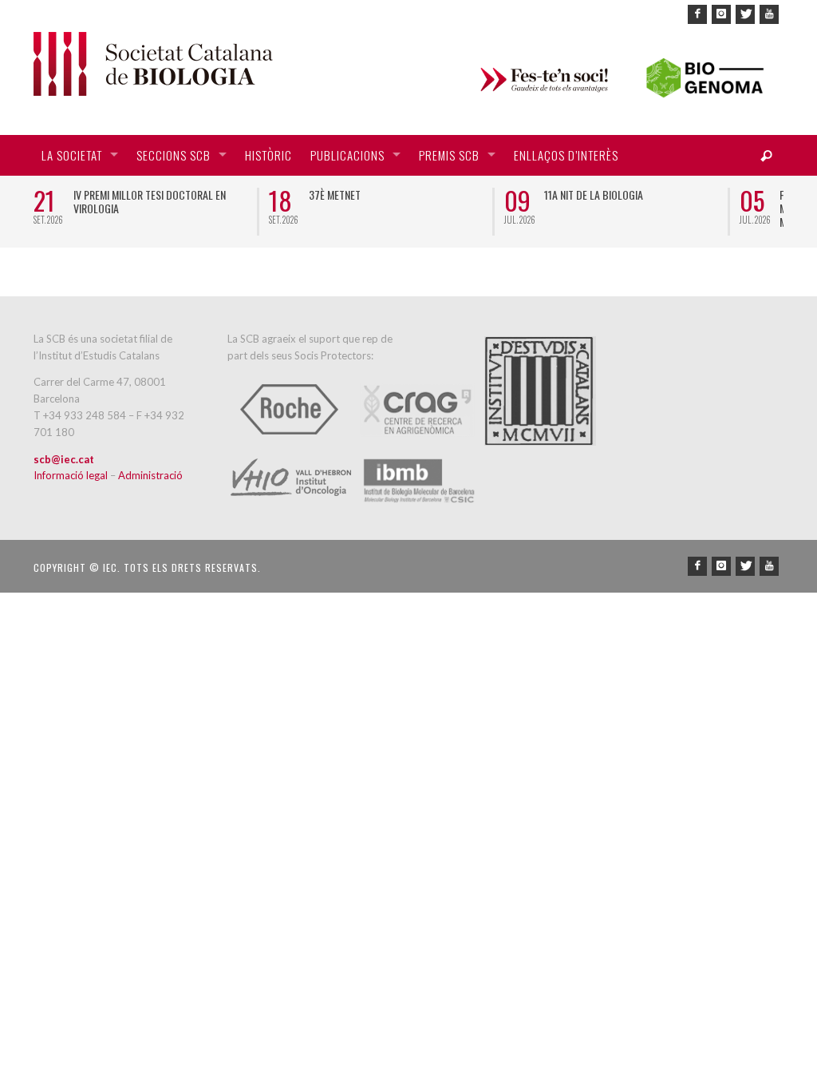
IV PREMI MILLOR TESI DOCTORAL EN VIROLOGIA (149, 201)
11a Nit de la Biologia (593, 194)
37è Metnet (335, 194)
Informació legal (72, 475)
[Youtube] (769, 14)
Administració (150, 475)
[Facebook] (697, 14)
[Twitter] (745, 14)
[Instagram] (721, 14)
